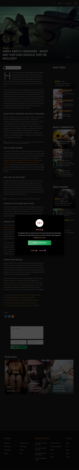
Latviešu (33, 250)
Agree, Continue (39, 243)
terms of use (42, 237)
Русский (41, 250)
